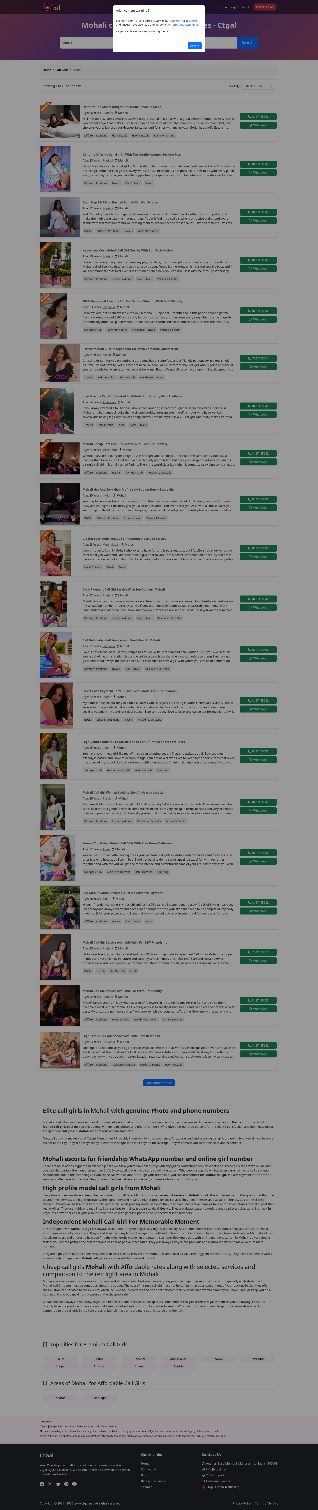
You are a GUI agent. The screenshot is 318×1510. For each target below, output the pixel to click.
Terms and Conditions (184, 24)
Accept (194, 46)
